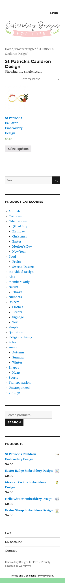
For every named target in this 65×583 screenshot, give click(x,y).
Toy (15, 322)
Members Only (19, 282)
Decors (17, 312)
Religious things (20, 337)
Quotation (16, 332)
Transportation (20, 382)
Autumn (18, 352)
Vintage (14, 392)
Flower (17, 292)
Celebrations (18, 221)
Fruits (16, 261)
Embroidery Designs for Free (21, 562)
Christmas (19, 236)
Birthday (18, 231)
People (13, 327)
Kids (12, 277)
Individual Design (21, 271)
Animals (14, 211)
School (13, 342)
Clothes (17, 307)
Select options (18, 149)
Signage (18, 317)
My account (13, 542)
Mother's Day (22, 246)
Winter (17, 362)
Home (9, 49)
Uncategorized (19, 387)
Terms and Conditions (23, 575)
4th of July (19, 226)
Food (12, 256)
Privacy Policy (46, 575)
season (14, 347)
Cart (8, 533)
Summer (18, 357)
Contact (11, 550)
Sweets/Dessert (23, 266)
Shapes (14, 367)
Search (14, 422)
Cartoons (15, 216)
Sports (13, 377)
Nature (14, 287)
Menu (54, 13)
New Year (19, 251)
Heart (16, 372)
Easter (16, 241)
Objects (14, 302)
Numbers (15, 297)
